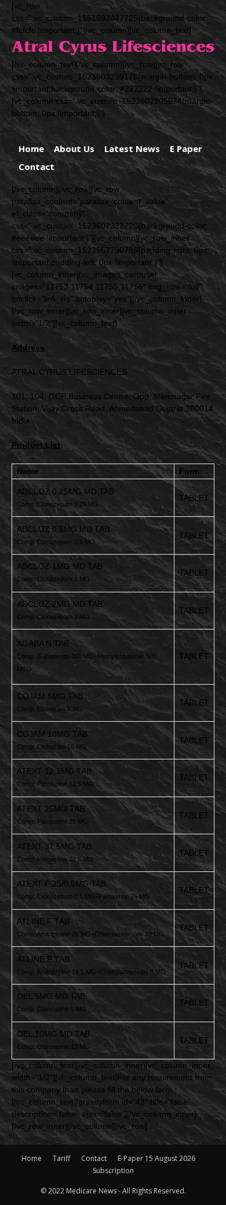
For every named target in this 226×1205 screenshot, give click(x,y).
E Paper (186, 148)
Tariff (61, 1158)
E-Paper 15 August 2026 (156, 1158)
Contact (36, 166)
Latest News (132, 148)
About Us (74, 148)
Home (31, 148)
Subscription (113, 1170)
